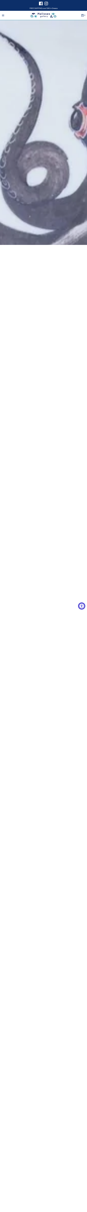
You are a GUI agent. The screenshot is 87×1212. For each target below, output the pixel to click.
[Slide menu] (3, 15)
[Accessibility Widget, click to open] (81, 606)
